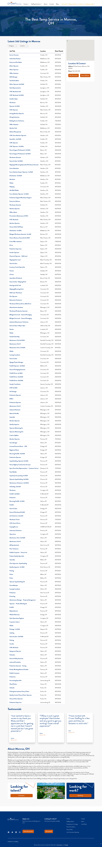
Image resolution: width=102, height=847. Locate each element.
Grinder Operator (14, 252)
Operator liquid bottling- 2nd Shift (19, 479)
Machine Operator (15, 209)
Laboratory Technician (16, 530)
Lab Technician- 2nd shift (16, 516)
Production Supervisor (16, 249)
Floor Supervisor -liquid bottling (18, 563)
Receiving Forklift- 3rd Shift (17, 454)
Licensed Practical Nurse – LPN (18, 446)
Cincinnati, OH (44, 73)
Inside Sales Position (15, 59)
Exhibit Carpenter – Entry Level (18, 552)
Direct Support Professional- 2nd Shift (20, 154)
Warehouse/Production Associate (19, 311)
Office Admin (13, 212)
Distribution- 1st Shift (16, 230)
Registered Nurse (14, 450)
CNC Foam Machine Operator (18, 135)
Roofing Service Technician (17, 121)
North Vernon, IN (45, 567)
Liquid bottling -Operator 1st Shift (19, 461)
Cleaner (12, 271)
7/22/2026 (58, 121)
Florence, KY (43, 439)
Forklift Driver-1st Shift (16, 373)
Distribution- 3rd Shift (16, 176)
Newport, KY (43, 629)
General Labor (13, 263)
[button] (100, 844)
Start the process (28, 831)
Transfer (12, 644)
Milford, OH (43, 366)
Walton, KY (43, 560)
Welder (11, 183)
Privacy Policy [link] (59, 845)
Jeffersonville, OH (45, 326)
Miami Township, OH (46, 260)
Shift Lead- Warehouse (16, 293)
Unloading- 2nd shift (15, 487)
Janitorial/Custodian (15, 662)
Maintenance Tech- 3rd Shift (17, 348)
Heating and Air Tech (15, 285)
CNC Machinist (14, 219)
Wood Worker (13, 684)
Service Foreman (14, 55)
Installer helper (14, 99)
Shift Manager (13, 77)
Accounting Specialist (15, 680)
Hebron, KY (43, 443)
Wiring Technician (14, 117)
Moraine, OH (44, 234)
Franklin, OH (43, 55)
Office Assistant (14, 73)
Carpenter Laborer (15, 622)
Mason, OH (43, 150)
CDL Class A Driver (15, 523)
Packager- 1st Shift (15, 629)
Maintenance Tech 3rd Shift (17, 340)
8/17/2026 (58, 443)
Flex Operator (13, 296)
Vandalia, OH (43, 271)
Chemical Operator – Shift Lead (18, 256)
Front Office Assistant (16, 241)
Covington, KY (44, 490)
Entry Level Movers (15, 201)
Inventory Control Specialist (17, 267)
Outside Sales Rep (14, 337)
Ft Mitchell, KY (44, 494)
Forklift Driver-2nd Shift (16, 377)
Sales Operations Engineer (17, 618)
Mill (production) (14, 545)
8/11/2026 (58, 161)
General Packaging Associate (17, 369)
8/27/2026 (58, 55)
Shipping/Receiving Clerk (17, 289)
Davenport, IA (44, 468)
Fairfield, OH (43, 84)
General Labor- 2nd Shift (16, 636)
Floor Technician (14, 549)
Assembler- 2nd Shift (15, 139)
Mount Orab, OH (45, 132)
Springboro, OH (44, 88)
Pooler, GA (43, 688)
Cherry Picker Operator (16, 699)
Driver (11, 245)
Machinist (12, 179)
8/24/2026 (58, 81)
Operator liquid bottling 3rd (17, 582)
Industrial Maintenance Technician (19, 322)
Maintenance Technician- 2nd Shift (19, 483)
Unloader (12, 688)
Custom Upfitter (14, 435)
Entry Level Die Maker (16, 62)
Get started (49, 831)
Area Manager (13, 443)
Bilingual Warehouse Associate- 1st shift (20, 234)
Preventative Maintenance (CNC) (19, 216)
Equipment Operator (15, 651)
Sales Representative (15, 88)
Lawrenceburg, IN (45, 680)
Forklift (12, 505)
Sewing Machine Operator (17, 113)
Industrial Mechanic (15, 410)
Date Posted (59, 51)
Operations (13, 534)
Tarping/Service (14, 527)
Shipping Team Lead (15, 260)
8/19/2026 (58, 410)
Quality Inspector (14, 424)
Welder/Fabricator (15, 615)
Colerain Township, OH (46, 348)
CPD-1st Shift (13, 388)
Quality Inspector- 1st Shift (17, 567)
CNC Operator (14, 110)
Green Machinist (14, 168)
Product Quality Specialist (17, 556)
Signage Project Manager (16, 362)
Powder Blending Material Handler (19, 669)
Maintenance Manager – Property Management (23, 600)
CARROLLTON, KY (45, 527)
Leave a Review (85, 75)
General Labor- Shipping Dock (18, 282)
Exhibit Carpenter (14, 673)
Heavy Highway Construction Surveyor (20, 465)
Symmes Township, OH (46, 384)
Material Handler (14, 413)
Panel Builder (13, 472)
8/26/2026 (58, 66)
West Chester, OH (45, 77)
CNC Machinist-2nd (15, 91)
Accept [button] (66, 845)
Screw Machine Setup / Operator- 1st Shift (21, 172)
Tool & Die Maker (14, 81)
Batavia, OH (43, 282)
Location (43, 51)
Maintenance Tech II (15, 344)
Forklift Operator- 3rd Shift (17, 366)
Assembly (12, 417)
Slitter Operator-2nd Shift (17, 84)
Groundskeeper (14, 585)
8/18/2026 (58, 538)
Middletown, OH (44, 59)
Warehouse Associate (15, 157)
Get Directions (73, 75)
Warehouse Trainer (15, 519)
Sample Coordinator (15, 384)
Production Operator (15, 395)
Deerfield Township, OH (46, 340)
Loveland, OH (44, 285)
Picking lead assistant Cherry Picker (19, 691)
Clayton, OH (43, 256)
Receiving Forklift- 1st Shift (17, 501)
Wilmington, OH (44, 307)
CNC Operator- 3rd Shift (17, 146)
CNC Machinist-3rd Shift (17, 95)
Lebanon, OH (44, 322)
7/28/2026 (58, 241)
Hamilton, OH (44, 106)
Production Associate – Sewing (18, 666)
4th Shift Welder (14, 190)
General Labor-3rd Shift (16, 161)
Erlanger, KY (43, 446)
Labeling (12, 633)
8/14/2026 (58, 117)
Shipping (12, 187)
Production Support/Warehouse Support (21, 198)
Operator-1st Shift (15, 106)
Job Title (12, 51)
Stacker (12, 329)
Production (13, 497)
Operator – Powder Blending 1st (18, 604)
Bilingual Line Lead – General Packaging (21, 315)
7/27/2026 (58, 124)
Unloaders (12, 655)
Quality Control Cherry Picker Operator (21, 695)
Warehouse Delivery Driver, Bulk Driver (20, 304)
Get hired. (80, 796)
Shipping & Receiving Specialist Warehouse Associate (24, 165)
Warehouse (13, 102)
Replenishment (14, 611)
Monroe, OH (43, 102)
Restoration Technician (16, 300)
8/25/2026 (58, 238)
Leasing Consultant (15, 355)
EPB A (11, 399)
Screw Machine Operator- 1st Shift (19, 194)
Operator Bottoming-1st (16, 428)
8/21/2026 (58, 135)
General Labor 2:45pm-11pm (17, 326)
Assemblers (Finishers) (16, 278)
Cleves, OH (43, 684)
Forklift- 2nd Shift (15, 494)
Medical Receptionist (15, 132)
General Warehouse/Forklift (17, 512)
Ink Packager (13, 391)
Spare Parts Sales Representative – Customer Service (24, 468)
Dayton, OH (43, 241)
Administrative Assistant (16, 307)
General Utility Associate (16, 658)
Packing (12, 571)
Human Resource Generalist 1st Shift (20, 238)
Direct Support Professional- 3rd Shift (20, 150)
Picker (11, 574)
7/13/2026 (58, 439)
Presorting (12, 596)
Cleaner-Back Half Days (16, 227)
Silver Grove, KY (44, 545)
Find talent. (21, 796)
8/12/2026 (58, 77)
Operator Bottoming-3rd (16, 432)
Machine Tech (13, 128)
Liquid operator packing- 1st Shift (19, 476)
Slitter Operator (14, 66)
